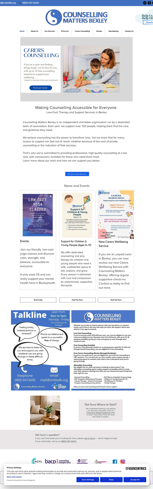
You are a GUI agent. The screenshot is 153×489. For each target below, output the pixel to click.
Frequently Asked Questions (98, 413)
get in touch (89, 438)
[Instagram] (144, 3)
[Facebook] (149, 3)
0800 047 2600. (69, 441)
